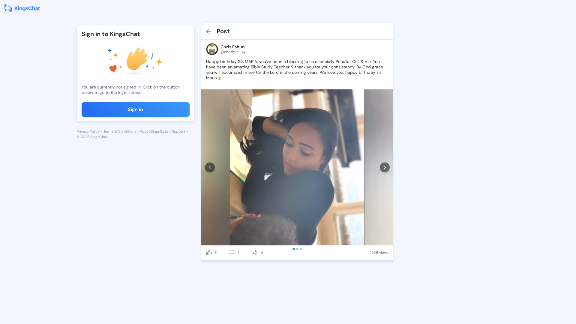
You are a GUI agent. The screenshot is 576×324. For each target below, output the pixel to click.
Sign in (135, 109)
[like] (209, 253)
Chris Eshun (232, 47)
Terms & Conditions (120, 131)
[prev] (210, 167)
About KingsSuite (154, 131)
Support (178, 131)
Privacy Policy (88, 131)
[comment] (232, 253)
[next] (385, 167)
